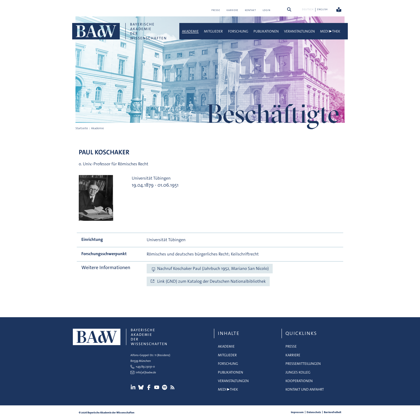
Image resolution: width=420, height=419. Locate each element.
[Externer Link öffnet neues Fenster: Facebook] (149, 387)
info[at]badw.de (146, 372)
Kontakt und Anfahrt (304, 389)
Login (267, 10)
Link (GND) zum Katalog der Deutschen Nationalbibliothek (211, 281)
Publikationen (266, 31)
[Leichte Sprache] (338, 9)
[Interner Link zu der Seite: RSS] (172, 387)
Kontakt (250, 10)
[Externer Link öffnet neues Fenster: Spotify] (164, 387)
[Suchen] (289, 9)
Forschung (238, 31)
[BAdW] (119, 31)
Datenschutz (314, 412)
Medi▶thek (330, 31)
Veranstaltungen (299, 31)
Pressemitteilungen (303, 363)
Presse (215, 10)
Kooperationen (299, 380)
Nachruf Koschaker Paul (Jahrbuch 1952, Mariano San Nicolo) (213, 268)
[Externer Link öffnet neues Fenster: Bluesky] (141, 387)
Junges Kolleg (297, 372)
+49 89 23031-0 (145, 367)
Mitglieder (213, 31)
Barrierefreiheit (332, 412)
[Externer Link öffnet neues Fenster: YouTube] (157, 387)
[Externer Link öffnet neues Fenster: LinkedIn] (133, 387)
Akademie (190, 31)
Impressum (297, 412)
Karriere (232, 10)
